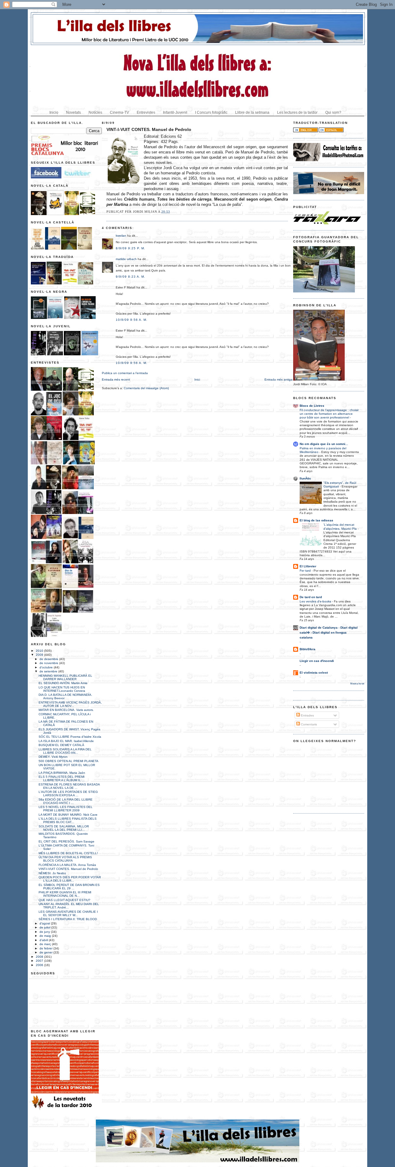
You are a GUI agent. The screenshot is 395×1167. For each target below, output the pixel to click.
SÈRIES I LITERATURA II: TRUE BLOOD (68, 919)
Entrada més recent (116, 379)
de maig (46, 935)
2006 (40, 965)
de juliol (45, 927)
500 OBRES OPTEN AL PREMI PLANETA (68, 761)
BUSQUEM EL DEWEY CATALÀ (61, 745)
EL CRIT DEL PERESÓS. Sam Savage (66, 841)
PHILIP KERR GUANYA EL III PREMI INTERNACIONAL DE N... (65, 894)
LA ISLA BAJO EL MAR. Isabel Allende (66, 741)
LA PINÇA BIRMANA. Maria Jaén (62, 772)
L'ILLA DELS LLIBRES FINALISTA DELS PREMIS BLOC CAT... (68, 820)
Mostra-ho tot (357, 683)
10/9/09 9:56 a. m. (132, 319)
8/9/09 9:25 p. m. (130, 248)
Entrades (307, 715)
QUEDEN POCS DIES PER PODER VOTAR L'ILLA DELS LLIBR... (70, 878)
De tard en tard (311, 597)
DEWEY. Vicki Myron (53, 756)
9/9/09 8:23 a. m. (130, 276)
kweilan (121, 235)
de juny (45, 931)
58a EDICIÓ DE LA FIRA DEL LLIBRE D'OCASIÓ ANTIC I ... (66, 801)
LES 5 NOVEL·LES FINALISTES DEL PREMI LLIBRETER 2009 (66, 808)
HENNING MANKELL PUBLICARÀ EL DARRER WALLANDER (65, 677)
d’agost (45, 923)
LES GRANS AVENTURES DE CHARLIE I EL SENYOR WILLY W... (68, 913)
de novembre (49, 663)
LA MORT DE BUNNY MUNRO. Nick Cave (68, 814)
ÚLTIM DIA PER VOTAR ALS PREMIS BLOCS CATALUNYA (65, 858)
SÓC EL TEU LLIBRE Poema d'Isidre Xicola (70, 736)
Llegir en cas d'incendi (317, 661)
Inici (197, 379)
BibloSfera (307, 649)
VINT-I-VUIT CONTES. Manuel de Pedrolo (68, 869)
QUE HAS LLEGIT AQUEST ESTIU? (64, 900)
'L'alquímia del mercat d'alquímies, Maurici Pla (340, 526)
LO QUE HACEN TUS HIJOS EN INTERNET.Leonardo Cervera (62, 689)
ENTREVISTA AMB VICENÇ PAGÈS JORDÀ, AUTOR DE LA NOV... (70, 704)
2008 (40, 956)
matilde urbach (126, 259)
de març (46, 944)
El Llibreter (308, 566)
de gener (46, 952)
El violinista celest (314, 672)
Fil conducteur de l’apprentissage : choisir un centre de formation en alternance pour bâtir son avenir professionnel (329, 413)
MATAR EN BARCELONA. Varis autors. (66, 710)
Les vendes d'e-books (316, 601)
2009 (40, 654)
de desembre (49, 659)
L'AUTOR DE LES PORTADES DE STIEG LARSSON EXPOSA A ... (68, 793)
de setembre (49, 671)
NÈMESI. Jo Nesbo (52, 873)
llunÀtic (305, 478)
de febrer (46, 948)
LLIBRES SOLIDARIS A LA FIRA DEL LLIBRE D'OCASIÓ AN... (65, 751)
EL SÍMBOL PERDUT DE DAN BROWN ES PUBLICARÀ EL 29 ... (69, 886)
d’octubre (47, 667)
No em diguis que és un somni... (324, 444)
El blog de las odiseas (316, 520)
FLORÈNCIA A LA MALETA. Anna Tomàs (67, 865)
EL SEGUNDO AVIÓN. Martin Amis (63, 683)
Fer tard (306, 570)
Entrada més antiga (278, 379)
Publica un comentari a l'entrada (125, 373)
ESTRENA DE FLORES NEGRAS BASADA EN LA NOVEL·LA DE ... (69, 786)
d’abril (44, 940)
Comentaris (308, 724)
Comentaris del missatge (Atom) (146, 388)
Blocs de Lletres (312, 405)
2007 (40, 960)
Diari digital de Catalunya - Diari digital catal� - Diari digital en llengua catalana (329, 632)
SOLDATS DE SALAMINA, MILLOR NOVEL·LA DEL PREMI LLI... (64, 828)
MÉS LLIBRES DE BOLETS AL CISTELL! (68, 853)
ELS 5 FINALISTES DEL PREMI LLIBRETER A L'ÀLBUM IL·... (62, 778)
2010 (40, 650)
